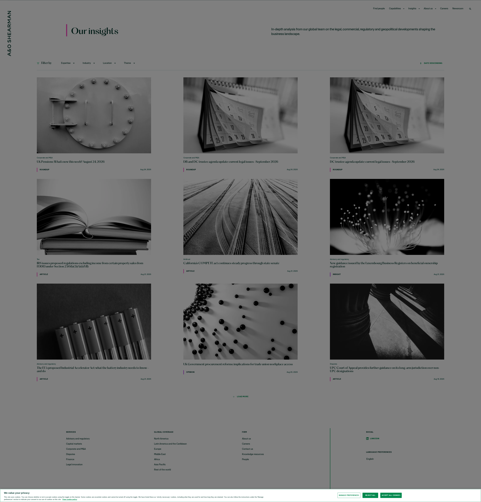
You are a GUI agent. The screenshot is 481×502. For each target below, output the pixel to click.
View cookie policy (69, 499)
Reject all (370, 495)
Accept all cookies (391, 495)
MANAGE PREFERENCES (349, 495)
